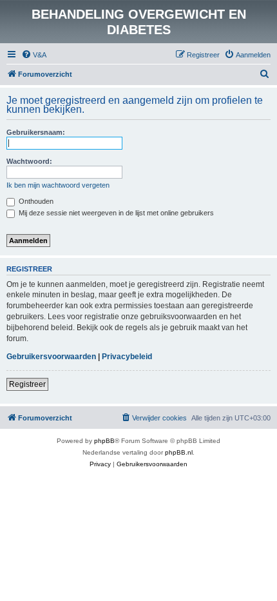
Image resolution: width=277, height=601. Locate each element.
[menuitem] (33, 55)
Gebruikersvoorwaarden (51, 356)
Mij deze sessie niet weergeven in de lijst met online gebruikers (115, 213)
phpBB (104, 440)
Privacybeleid (127, 356)
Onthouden (35, 201)
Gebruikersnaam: (35, 132)
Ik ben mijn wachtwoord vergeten (58, 185)
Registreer (27, 384)
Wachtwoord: (29, 161)
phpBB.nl (179, 452)
